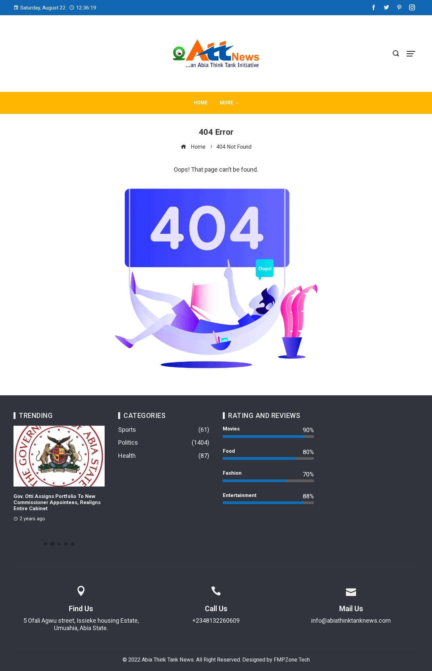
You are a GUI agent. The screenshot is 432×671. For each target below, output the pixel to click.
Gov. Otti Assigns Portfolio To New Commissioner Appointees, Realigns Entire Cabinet (57, 502)
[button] (45, 544)
